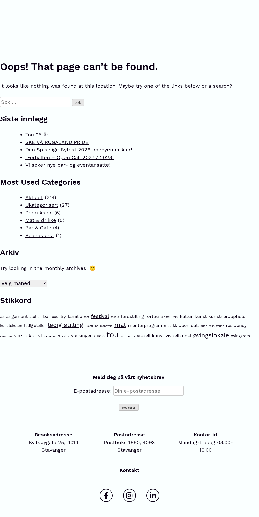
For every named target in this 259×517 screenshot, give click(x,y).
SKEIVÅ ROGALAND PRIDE (57, 142)
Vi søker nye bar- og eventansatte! (67, 165)
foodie (115, 317)
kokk (175, 317)
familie (75, 316)
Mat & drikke (40, 220)
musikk (170, 325)
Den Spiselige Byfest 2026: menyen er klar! (78, 150)
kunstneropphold (227, 316)
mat (120, 324)
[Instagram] (129, 495)
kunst (201, 316)
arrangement (14, 316)
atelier (35, 316)
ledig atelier (35, 325)
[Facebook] (106, 495)
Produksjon (39, 213)
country (59, 316)
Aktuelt (34, 197)
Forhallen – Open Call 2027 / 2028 (69, 157)
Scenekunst (39, 235)
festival (100, 316)
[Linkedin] (152, 495)
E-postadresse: (93, 391)
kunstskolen (11, 325)
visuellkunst (178, 335)
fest (86, 317)
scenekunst (28, 335)
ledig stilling (65, 324)
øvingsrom (240, 336)
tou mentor (127, 336)
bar (46, 316)
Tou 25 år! (37, 135)
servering (50, 336)
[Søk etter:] (36, 102)
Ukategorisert (41, 205)
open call (189, 325)
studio (99, 336)
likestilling (91, 326)
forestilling (132, 316)
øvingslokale (211, 335)
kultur (186, 316)
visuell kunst (150, 335)
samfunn (6, 336)
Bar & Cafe (38, 228)
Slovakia (63, 336)
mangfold (106, 326)
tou (112, 334)
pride (203, 326)
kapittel (165, 317)
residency (236, 325)
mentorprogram (145, 325)
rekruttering (216, 326)
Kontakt (129, 470)
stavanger (81, 335)
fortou (152, 316)
